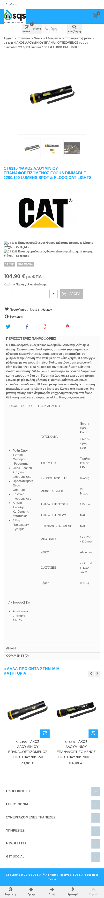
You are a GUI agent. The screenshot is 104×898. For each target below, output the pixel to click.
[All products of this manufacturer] (52, 211)
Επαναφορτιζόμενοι (78, 38)
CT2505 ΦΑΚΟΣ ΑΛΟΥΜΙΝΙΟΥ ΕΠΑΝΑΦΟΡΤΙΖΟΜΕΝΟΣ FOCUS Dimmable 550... (27, 749)
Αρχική (8, 38)
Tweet (15, 327)
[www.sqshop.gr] (15, 16)
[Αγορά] (45, 733)
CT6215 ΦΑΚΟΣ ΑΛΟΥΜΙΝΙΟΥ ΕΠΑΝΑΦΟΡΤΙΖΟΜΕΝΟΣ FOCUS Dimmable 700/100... (76, 749)
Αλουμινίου (53, 38)
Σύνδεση (11, 4)
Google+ (54, 327)
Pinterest (77, 327)
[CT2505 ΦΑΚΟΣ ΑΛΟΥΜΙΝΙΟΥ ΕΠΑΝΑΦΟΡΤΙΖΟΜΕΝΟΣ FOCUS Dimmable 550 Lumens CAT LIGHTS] (28, 711)
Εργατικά (24, 38)
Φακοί (38, 38)
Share (34, 327)
